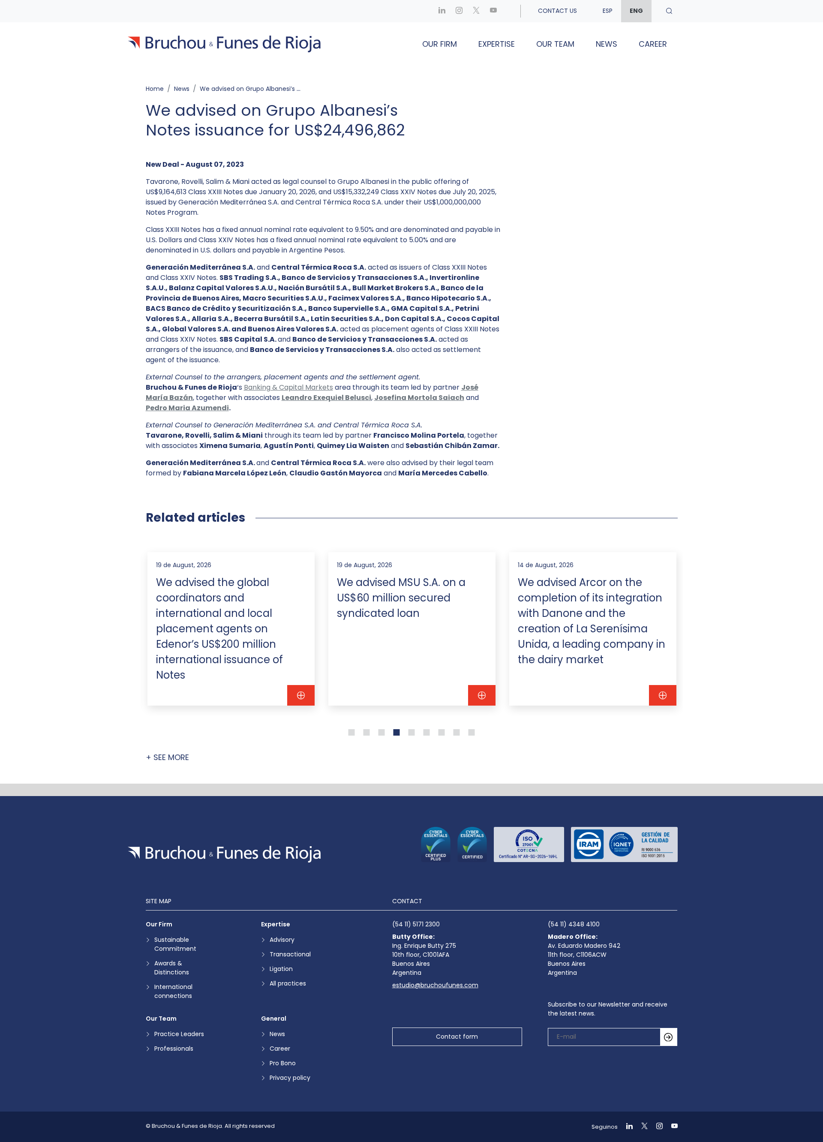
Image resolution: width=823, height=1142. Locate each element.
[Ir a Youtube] (493, 11)
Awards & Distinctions (171, 968)
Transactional (290, 954)
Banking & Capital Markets (288, 387)
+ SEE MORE (167, 757)
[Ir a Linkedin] (442, 11)
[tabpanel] (231, 629)
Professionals (173, 1048)
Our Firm (439, 44)
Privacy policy (290, 1077)
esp (608, 10)
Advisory (282, 939)
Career (653, 44)
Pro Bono (283, 1063)
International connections (173, 991)
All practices (288, 983)
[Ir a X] (476, 11)
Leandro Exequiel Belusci (326, 398)
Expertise (496, 44)
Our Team (555, 44)
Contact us (557, 10)
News (606, 44)
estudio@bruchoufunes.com (435, 985)
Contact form (457, 1036)
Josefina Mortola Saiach (419, 398)
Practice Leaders (179, 1034)
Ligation (281, 969)
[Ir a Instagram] (459, 11)
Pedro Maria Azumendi (187, 408)
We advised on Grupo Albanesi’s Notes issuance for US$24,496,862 (299, 88)
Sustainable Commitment (175, 944)
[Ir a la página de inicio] (224, 854)
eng (636, 10)
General (273, 1018)
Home (155, 88)
